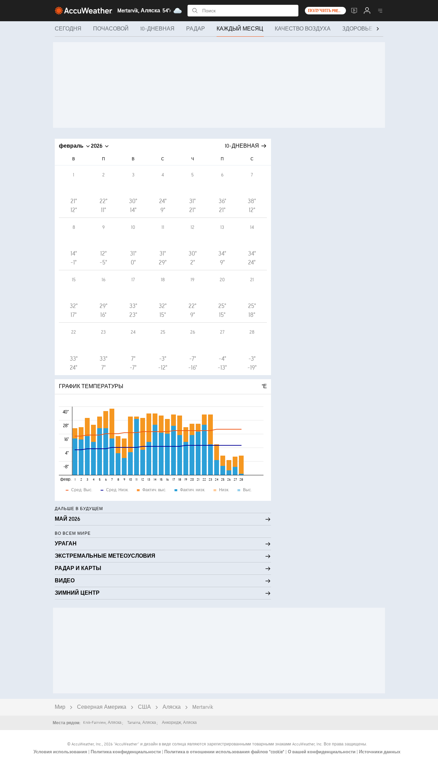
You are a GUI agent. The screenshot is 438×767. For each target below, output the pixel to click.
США (144, 707)
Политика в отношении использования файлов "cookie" (224, 752)
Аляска (172, 707)
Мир (60, 707)
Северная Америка (101, 707)
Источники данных (379, 752)
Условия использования (61, 752)
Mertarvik (202, 707)
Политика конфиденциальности (126, 752)
